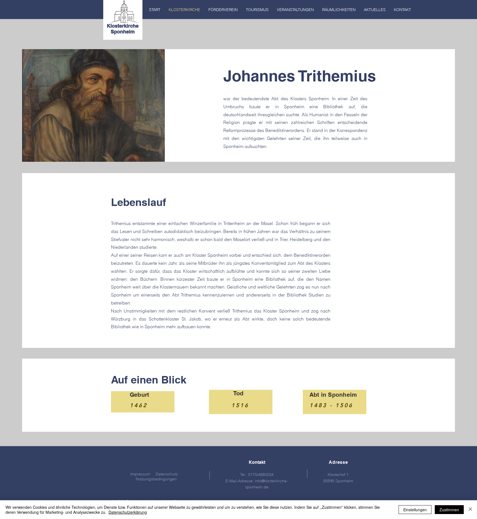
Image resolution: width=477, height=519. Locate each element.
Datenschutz (167, 474)
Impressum (140, 474)
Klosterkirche (123, 26)
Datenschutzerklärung (127, 512)
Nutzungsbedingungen (156, 478)
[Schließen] (470, 510)
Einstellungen (415, 509)
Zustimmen (449, 509)
